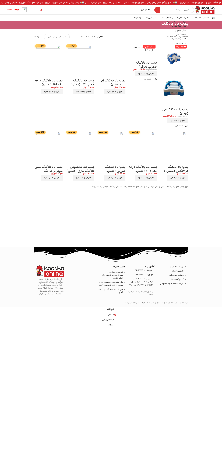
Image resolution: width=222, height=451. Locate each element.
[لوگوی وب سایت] (204, 9)
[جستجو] (157, 10)
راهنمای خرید (145, 9)
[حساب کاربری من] (32, 9)
